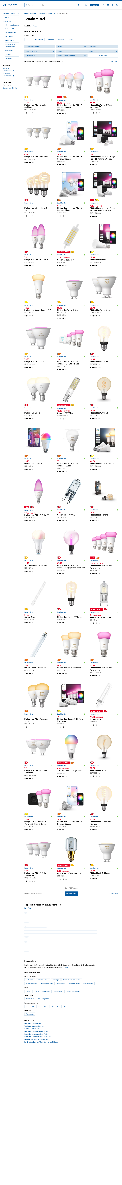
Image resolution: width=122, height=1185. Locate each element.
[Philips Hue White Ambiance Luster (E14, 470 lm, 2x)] (38, 704)
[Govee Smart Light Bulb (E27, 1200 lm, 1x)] (38, 449)
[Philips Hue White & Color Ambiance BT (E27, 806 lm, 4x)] (104, 551)
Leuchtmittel (9, 40)
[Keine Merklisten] (112, 5)
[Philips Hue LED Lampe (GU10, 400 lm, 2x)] (38, 347)
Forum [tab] (35, 26)
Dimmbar (61, 39)
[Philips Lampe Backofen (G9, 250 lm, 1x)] (104, 602)
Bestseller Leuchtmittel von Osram (36, 1048)
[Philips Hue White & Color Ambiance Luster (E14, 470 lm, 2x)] (71, 449)
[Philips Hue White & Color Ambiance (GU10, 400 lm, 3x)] (38, 90)
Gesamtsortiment (9, 13)
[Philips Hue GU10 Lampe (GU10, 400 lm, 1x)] (104, 859)
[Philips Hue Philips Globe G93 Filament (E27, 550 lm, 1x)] (104, 807)
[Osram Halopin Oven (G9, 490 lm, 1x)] (71, 500)
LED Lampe (39, 39)
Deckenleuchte (10, 29)
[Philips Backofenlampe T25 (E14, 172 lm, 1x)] (71, 859)
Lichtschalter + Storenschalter (10, 46)
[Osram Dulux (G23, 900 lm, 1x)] (104, 704)
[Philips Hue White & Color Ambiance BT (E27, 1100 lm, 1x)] (104, 653)
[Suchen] (26, 5)
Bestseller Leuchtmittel (32, 1040)
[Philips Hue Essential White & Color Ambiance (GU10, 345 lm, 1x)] (71, 807)
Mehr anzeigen (71, 893)
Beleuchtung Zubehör (12, 25)
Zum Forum (28, 908)
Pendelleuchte (9, 51)
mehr (66, 984)
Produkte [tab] (27, 26)
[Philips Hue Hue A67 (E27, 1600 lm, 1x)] (104, 245)
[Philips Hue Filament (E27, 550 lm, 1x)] (104, 500)
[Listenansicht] (116, 61)
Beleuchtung (7, 21)
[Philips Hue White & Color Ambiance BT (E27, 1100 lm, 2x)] (104, 90)
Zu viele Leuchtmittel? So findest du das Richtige (41, 1059)
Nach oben (114, 893)
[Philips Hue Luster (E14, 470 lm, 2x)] (38, 398)
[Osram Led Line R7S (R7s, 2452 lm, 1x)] (71, 245)
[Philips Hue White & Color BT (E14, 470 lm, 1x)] (38, 500)
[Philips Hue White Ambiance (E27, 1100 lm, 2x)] (104, 449)
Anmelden (94, 5)
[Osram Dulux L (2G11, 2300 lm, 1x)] (38, 602)
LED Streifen (9, 37)
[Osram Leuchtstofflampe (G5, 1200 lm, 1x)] (38, 653)
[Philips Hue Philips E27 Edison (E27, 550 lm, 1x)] (71, 602)
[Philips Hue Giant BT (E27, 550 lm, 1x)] (104, 756)
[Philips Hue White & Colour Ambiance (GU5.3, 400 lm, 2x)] (38, 756)
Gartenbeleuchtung (11, 33)
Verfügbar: (48, 61)
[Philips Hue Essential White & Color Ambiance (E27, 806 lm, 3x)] (71, 90)
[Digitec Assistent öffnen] (103, 5)
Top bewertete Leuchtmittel (34, 1043)
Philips (71, 39)
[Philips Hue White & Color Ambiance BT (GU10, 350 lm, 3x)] (38, 859)
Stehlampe (8, 54)
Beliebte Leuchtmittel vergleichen (36, 1056)
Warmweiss (51, 39)
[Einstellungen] (85, 5)
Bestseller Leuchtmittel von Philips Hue (37, 1054)
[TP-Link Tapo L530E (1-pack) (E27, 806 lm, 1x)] (71, 756)
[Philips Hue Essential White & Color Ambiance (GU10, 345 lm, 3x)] (71, 193)
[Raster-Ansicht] (112, 61)
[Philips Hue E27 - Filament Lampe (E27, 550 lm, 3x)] (38, 193)
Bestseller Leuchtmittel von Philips (36, 1051)
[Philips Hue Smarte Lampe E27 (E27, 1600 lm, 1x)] (38, 296)
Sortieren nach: (29, 61)
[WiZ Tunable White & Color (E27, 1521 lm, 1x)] (38, 551)
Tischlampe (8, 58)
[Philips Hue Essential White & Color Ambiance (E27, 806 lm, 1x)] (71, 142)
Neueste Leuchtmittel (31, 1046)
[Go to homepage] (10, 5)
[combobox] (38, 61)
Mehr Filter (103, 56)
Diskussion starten (110, 906)
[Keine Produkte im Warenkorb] (117, 5)
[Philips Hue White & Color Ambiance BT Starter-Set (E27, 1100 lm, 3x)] (71, 347)
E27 (28, 39)
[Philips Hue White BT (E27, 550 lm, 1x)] (104, 347)
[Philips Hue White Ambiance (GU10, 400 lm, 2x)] (104, 296)
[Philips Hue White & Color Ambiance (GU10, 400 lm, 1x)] (71, 296)
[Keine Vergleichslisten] (107, 5)
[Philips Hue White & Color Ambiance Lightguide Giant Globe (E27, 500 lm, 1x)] (71, 551)
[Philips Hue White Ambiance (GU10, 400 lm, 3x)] (38, 142)
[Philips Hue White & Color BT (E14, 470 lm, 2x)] (38, 245)
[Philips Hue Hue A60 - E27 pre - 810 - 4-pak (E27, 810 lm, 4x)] (71, 704)
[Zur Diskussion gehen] (71, 918)
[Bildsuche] (78, 5)
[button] (26, 97)
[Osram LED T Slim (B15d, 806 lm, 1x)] (71, 398)
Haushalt (6, 17)
